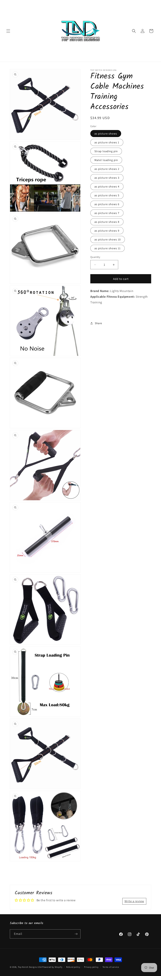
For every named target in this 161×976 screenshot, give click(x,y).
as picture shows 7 (106, 213)
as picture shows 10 (107, 239)
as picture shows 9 (106, 230)
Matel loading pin (106, 160)
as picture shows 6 (106, 204)
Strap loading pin (106, 151)
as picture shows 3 (106, 177)
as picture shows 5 (106, 195)
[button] (8, 31)
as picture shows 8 (106, 222)
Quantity (95, 257)
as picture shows (105, 133)
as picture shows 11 (107, 248)
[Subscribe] (76, 934)
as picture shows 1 (106, 142)
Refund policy (73, 967)
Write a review (134, 901)
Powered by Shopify (52, 967)
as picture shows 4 (106, 186)
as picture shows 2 (106, 169)
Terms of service (110, 967)
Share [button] (98, 323)
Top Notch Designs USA (30, 967)
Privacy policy (91, 967)
